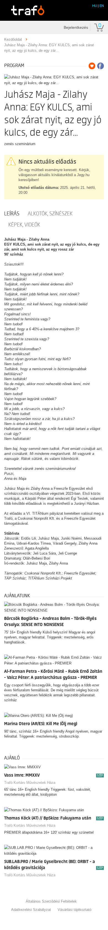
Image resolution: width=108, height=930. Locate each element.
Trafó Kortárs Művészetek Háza (29, 782)
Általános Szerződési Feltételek (51, 901)
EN (101, 6)
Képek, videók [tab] (24, 225)
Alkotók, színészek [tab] (50, 214)
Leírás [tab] (11, 214)
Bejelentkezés (76, 27)
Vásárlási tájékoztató (74, 910)
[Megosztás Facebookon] (100, 66)
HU (94, 6)
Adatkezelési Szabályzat (31, 910)
